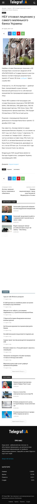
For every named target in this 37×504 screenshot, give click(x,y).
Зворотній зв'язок (7, 459)
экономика (17, 169)
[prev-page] (3, 235)
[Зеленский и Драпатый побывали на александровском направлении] (7, 209)
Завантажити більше (18, 371)
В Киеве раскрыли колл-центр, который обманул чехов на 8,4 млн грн (24, 403)
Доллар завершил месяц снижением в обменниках (8, 191)
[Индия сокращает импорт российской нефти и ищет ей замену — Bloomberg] (7, 228)
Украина (9, 169)
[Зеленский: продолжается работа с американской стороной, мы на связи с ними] (7, 218)
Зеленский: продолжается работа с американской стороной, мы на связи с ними (24, 218)
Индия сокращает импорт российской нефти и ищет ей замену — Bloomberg (22, 227)
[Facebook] (10, 33)
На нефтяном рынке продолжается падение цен (18, 334)
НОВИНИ (5, 292)
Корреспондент (14, 164)
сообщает (23, 78)
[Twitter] (14, 33)
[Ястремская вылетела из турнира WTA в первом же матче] (7, 414)
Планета (4, 221)
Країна (9, 8)
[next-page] (6, 235)
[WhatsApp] (23, 33)
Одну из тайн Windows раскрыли (13, 296)
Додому (4, 8)
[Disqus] (18, 263)
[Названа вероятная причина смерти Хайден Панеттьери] (7, 384)
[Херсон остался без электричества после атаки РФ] (7, 394)
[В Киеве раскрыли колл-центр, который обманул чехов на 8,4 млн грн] (7, 404)
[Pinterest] (18, 33)
